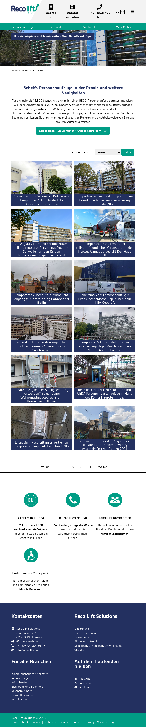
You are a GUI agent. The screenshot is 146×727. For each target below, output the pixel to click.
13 (91, 467)
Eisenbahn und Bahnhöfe (27, 687)
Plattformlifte (90, 27)
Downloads (81, 637)
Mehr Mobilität (125, 27)
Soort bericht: (83, 152)
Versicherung (105, 722)
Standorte (80, 650)
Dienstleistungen (85, 633)
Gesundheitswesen (23, 695)
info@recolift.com (27, 650)
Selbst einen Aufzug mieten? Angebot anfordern (70, 131)
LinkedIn (84, 679)
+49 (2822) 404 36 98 (99, 15)
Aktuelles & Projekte (87, 641)
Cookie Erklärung (83, 722)
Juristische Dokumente (25, 722)
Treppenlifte (57, 27)
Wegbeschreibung (27, 641)
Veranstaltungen (21, 691)
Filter (127, 152)
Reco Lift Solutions (28, 9)
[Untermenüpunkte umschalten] (122, 12)
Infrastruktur (19, 682)
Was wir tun (51, 15)
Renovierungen (20, 678)
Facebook (85, 683)
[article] (41, 183)
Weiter (102, 467)
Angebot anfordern (72, 15)
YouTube (84, 687)
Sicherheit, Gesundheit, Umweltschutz (98, 646)
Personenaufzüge (22, 27)
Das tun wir (81, 629)
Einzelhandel (19, 699)
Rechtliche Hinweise (56, 722)
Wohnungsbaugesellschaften (29, 674)
